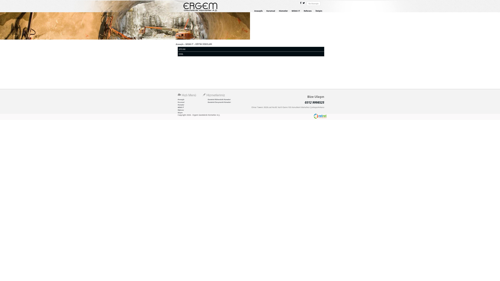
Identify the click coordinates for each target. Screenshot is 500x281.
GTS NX (182, 49)
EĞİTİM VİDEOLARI (203, 44)
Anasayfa (258, 11)
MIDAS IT (296, 11)
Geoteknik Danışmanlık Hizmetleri (219, 102)
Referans (308, 11)
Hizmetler (283, 11)
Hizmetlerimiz (215, 95)
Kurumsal (270, 11)
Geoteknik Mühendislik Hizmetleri (219, 99)
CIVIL (181, 54)
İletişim (318, 11)
